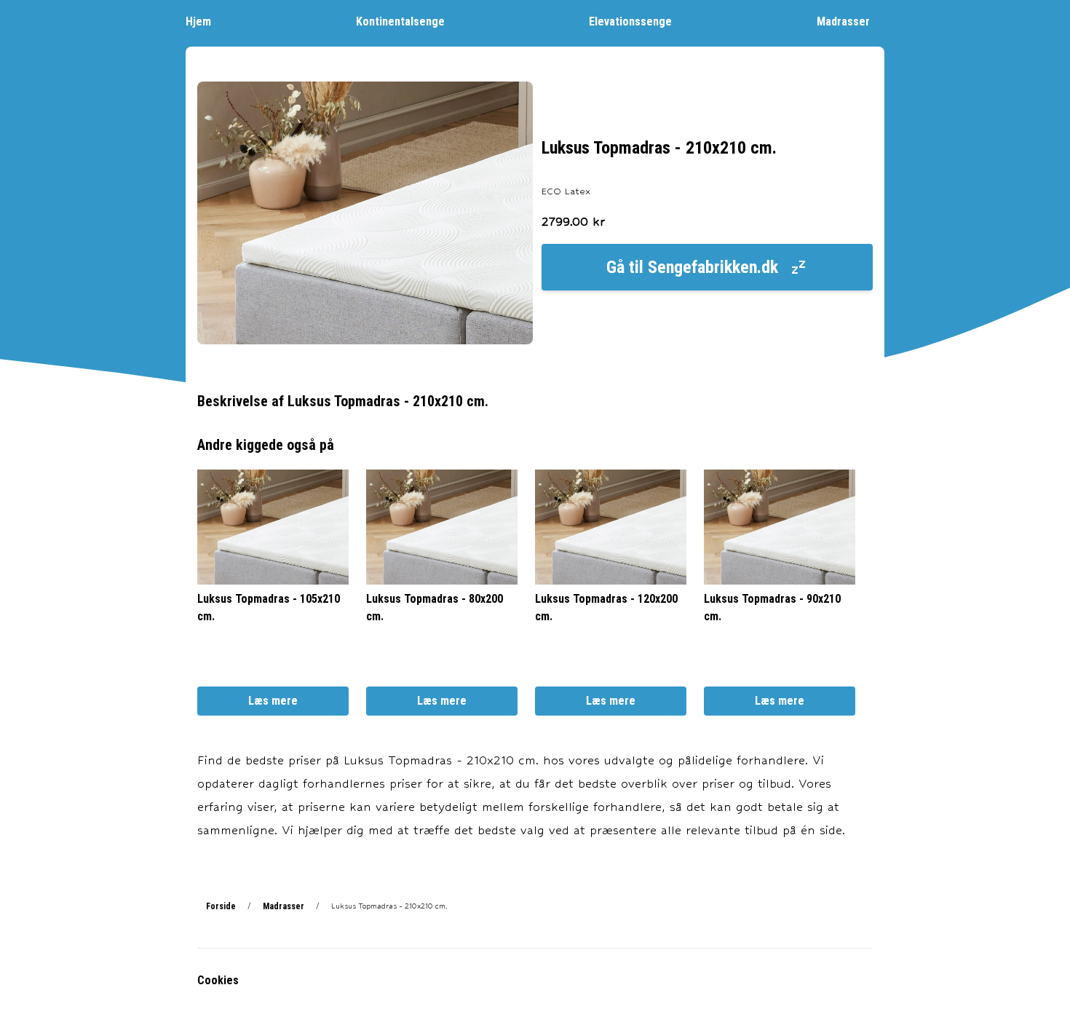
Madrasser (843, 21)
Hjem (198, 21)
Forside (221, 906)
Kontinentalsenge (400, 21)
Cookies (218, 980)
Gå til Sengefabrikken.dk (692, 267)
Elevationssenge (630, 21)
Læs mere (273, 701)
